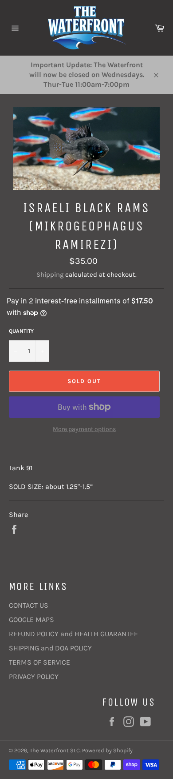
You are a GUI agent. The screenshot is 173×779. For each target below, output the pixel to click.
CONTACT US (28, 605)
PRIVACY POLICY (34, 676)
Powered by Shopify (107, 750)
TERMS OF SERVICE (39, 662)
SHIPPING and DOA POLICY (50, 648)
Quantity (21, 331)
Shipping (49, 274)
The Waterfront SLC (55, 750)
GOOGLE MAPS (31, 619)
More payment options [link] (84, 429)
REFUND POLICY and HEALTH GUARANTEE (73, 634)
